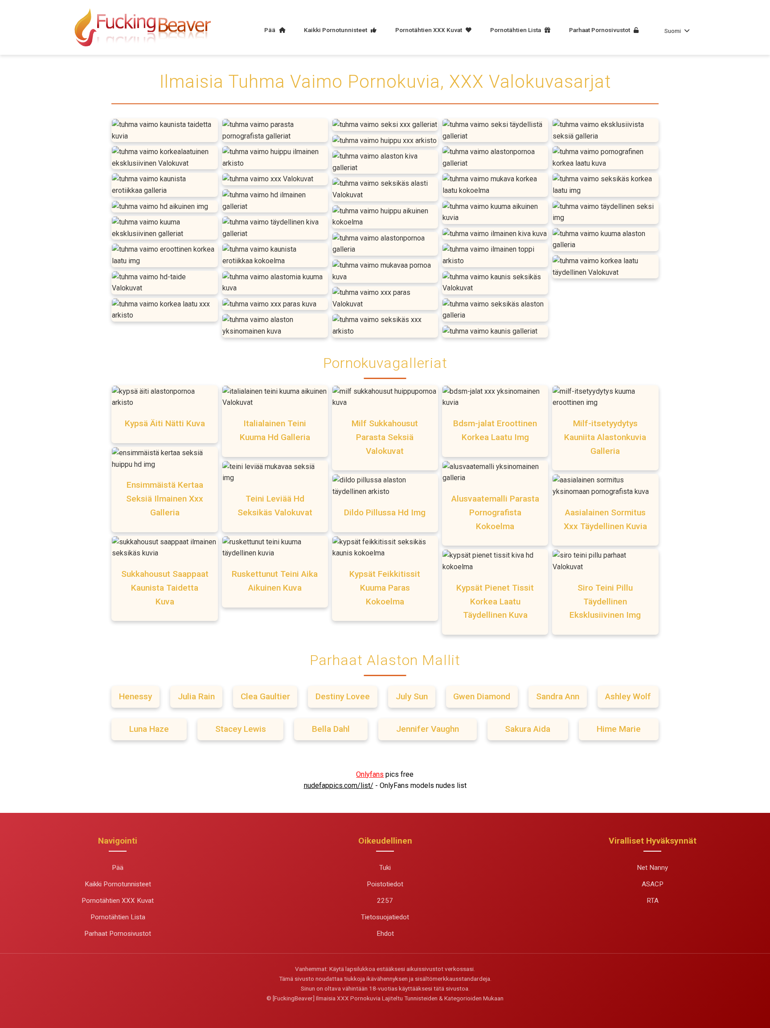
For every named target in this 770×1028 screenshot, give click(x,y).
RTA (653, 901)
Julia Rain (196, 696)
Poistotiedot (385, 884)
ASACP (653, 884)
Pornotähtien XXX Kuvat (429, 29)
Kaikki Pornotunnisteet (336, 29)
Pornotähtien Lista (516, 29)
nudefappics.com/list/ (338, 785)
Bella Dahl (331, 729)
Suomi (672, 30)
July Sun (412, 696)
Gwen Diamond (481, 696)
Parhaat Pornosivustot (600, 29)
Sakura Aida (527, 729)
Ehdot (385, 934)
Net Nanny (652, 868)
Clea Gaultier (265, 696)
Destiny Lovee (342, 696)
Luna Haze (149, 729)
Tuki (385, 868)
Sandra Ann (557, 696)
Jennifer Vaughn (427, 729)
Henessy (135, 696)
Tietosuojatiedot (385, 917)
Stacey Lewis (240, 729)
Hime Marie (619, 729)
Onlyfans (370, 774)
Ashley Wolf (628, 696)
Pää (270, 29)
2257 (385, 901)
